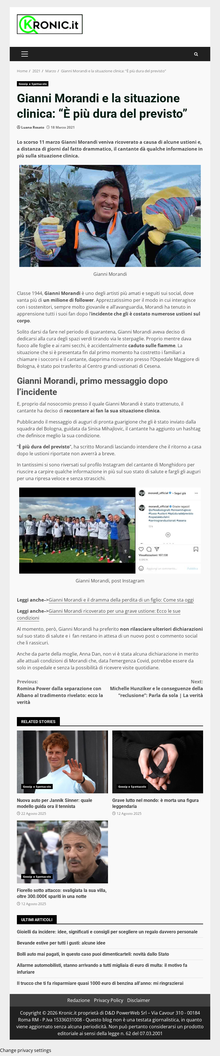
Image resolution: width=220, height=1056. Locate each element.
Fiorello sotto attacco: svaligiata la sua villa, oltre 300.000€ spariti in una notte (62, 852)
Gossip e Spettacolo (33, 84)
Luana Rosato (32, 127)
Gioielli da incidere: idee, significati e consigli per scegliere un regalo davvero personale (107, 932)
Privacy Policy (108, 1000)
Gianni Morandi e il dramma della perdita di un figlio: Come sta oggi (121, 600)
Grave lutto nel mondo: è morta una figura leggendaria (157, 761)
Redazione (78, 1000)
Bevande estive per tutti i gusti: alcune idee (61, 943)
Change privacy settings (25, 1050)
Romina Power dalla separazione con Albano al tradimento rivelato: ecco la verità (60, 691)
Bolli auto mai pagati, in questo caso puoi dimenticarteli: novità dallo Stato (93, 954)
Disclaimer (138, 1000)
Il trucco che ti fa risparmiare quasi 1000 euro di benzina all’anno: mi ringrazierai (100, 983)
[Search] (196, 54)
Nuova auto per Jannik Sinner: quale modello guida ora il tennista (62, 761)
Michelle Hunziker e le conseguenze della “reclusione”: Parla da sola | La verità (156, 688)
